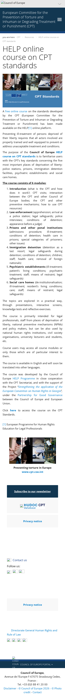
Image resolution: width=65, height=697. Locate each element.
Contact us (20, 560)
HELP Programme (24, 378)
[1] (30, 128)
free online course (16, 111)
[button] (32, 4)
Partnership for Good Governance (40, 395)
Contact (37, 692)
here (14, 410)
